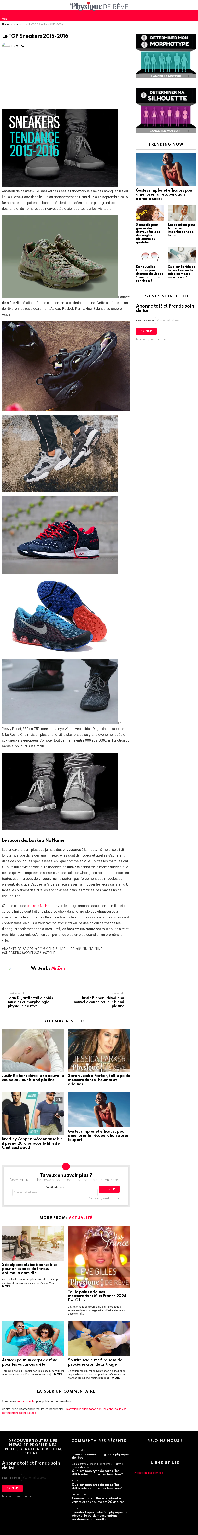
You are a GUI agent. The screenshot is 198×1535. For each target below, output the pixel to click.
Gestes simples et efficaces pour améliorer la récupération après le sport (98, 1136)
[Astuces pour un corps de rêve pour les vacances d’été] (33, 1338)
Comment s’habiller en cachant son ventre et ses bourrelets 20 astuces (98, 1500)
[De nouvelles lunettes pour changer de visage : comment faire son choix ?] (150, 255)
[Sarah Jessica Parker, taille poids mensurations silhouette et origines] (99, 1050)
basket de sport (19, 949)
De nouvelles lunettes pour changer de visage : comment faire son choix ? (149, 273)
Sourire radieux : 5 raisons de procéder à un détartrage (95, 1362)
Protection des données (148, 1472)
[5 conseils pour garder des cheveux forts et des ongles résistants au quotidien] (150, 213)
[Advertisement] (66, 80)
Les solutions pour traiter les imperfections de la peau (181, 230)
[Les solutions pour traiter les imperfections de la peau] (182, 213)
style (50, 953)
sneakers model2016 (22, 953)
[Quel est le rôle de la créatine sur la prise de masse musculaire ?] (182, 255)
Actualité (80, 1218)
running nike (90, 949)
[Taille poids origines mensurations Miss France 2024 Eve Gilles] (99, 1257)
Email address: (55, 1187)
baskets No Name (41, 906)
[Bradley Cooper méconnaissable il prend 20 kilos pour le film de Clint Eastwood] (33, 1113)
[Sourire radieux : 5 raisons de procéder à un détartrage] (99, 1338)
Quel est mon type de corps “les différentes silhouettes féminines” (97, 1472)
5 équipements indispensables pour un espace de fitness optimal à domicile (29, 1269)
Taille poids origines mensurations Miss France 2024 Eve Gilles (97, 1296)
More (6, 1286)
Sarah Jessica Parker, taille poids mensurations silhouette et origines (99, 1080)
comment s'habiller (55, 949)
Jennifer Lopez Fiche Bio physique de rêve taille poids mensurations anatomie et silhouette (99, 1516)
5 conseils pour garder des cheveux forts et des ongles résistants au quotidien (148, 233)
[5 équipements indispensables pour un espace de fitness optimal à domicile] (33, 1243)
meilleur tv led (79, 1494)
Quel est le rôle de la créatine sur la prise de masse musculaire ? (181, 272)
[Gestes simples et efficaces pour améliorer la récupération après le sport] (99, 1109)
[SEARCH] (193, 15)
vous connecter (26, 1401)
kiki (73, 1481)
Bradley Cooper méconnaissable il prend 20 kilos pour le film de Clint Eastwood (32, 1144)
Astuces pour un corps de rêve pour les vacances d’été (29, 1362)
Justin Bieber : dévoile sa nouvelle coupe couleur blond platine (33, 1078)
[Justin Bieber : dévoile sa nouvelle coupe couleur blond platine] (33, 1050)
